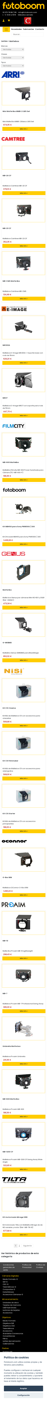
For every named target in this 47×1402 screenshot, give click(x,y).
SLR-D (5, 1282)
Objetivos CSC (9, 1326)
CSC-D (5, 1284)
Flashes (5, 1348)
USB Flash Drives (9, 1307)
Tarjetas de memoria (12, 1305)
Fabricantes (28, 29)
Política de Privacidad (26, 1266)
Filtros (5, 1338)
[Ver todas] (12, 49)
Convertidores (9, 1336)
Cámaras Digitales (10, 1276)
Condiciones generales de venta (9, 1267)
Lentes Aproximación (11, 1341)
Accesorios (7, 1313)
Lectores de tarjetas (11, 1310)
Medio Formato (9, 1320)
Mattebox (14, 41)
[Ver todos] (12, 65)
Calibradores (8, 1343)
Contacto (39, 29)
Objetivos (6, 1317)
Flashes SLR (7, 1351)
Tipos (3, 62)
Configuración (23, 1395)
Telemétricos (8, 1328)
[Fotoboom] (23, 5)
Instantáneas (8, 1292)
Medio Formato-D (10, 1279)
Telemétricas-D (9, 1287)
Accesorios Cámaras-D (13, 1294)
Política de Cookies (40, 1266)
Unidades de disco (11, 1302)
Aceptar (23, 1388)
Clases (4, 54)
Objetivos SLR (8, 1323)
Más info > (24, 129)
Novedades (16, 29)
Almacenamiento (10, 1299)
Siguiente (27, 1245)
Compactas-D (9, 1289)
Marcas (4, 46)
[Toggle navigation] (6, 29)
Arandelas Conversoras (13, 1333)
